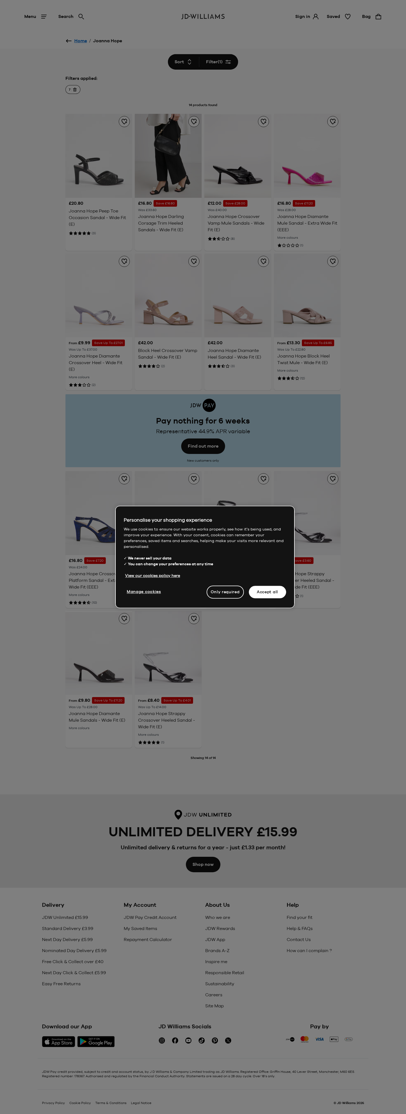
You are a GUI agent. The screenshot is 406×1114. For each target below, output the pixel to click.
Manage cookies (144, 591)
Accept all (267, 592)
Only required (225, 592)
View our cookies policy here (152, 575)
